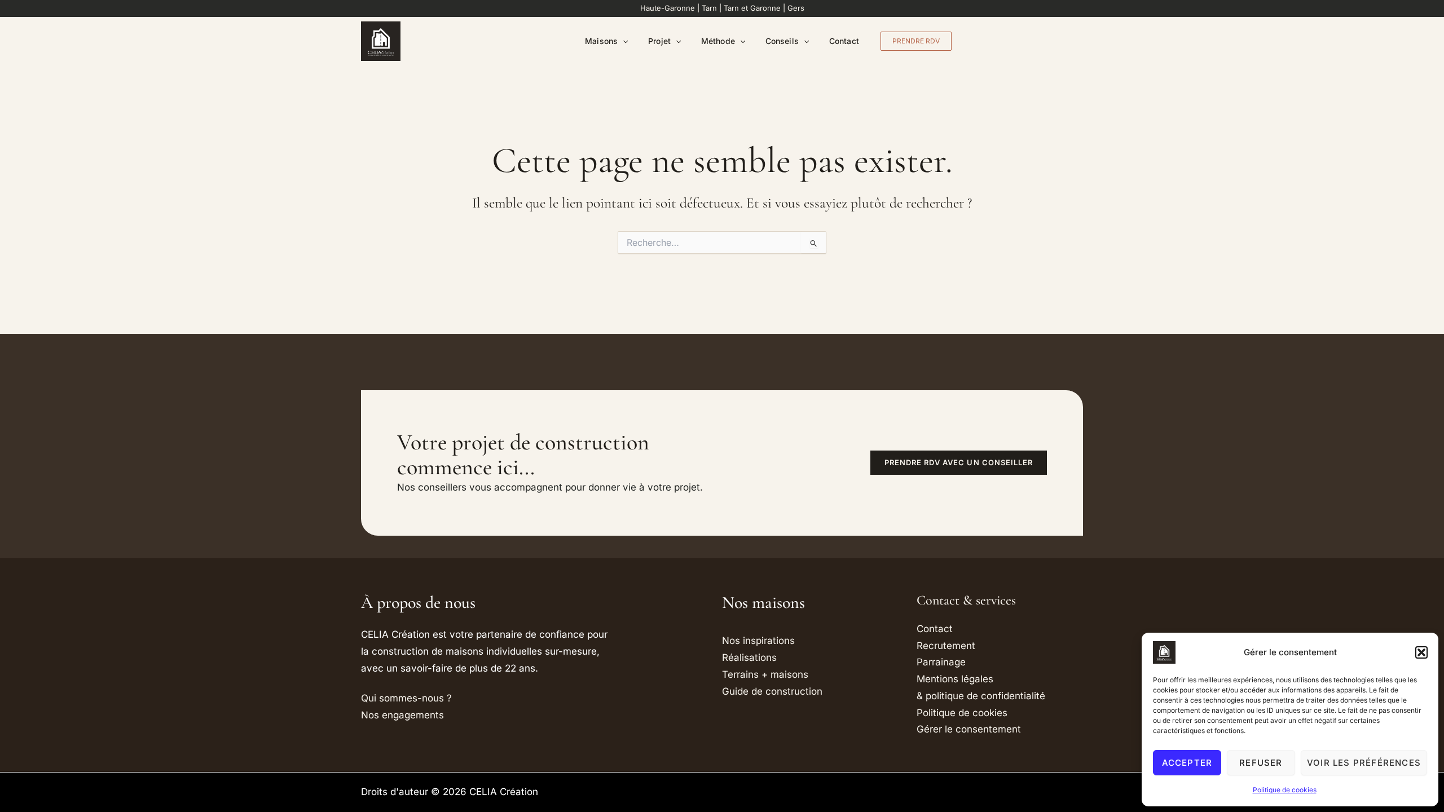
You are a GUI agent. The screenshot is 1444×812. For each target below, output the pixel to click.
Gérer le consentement (969, 729)
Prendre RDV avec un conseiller (958, 462)
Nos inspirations (758, 640)
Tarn (709, 7)
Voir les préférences (1364, 762)
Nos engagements (402, 715)
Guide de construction (772, 691)
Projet (659, 41)
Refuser (1260, 762)
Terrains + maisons (765, 674)
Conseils (782, 41)
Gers (795, 7)
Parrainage (941, 662)
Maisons (601, 41)
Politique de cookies (1285, 789)
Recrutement (946, 645)
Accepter (1187, 762)
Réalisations (749, 657)
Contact (844, 41)
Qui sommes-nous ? (406, 698)
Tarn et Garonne (752, 7)
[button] (1421, 652)
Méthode (718, 41)
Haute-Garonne (667, 7)
